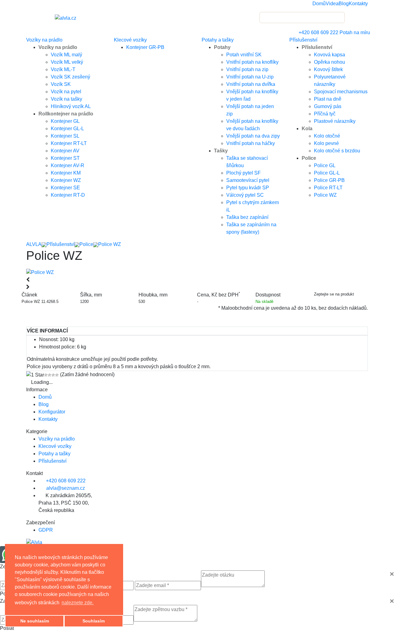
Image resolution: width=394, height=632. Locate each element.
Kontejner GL (65, 121)
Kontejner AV (65, 150)
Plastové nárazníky (335, 121)
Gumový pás (327, 106)
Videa (332, 3)
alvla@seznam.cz (65, 488)
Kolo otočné (327, 136)
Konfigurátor (51, 411)
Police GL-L (327, 172)
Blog (344, 3)
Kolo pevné (326, 143)
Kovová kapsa (329, 54)
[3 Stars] (49, 375)
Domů (319, 3)
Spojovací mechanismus (341, 91)
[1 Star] (35, 375)
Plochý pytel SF (243, 172)
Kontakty (358, 3)
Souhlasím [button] (93, 620)
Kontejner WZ (66, 180)
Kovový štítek (328, 69)
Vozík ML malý (66, 54)
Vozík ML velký (67, 62)
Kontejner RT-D (68, 195)
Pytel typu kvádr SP (247, 187)
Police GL (325, 165)
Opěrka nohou (329, 62)
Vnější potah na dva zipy (253, 136)
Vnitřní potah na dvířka (250, 84)
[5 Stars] (57, 375)
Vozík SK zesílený (70, 76)
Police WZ (325, 195)
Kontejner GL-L (67, 128)
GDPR (45, 530)
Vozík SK (61, 84)
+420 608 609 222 (318, 32)
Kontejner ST (65, 158)
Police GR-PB (329, 180)
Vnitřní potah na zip (247, 69)
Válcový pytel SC (245, 195)
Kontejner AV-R (67, 165)
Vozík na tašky (66, 99)
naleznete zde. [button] (78, 602)
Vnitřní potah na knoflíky (252, 62)
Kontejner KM (66, 172)
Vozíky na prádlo (44, 39)
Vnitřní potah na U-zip (250, 76)
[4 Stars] (53, 375)
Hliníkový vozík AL (71, 106)
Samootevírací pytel (247, 180)
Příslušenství (303, 39)
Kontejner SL (65, 136)
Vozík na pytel (66, 91)
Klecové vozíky (130, 39)
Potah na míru (355, 32)
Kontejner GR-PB (145, 47)
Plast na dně (327, 99)
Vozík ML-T (63, 69)
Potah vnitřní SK (244, 54)
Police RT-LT (328, 187)
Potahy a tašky (218, 39)
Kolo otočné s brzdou (337, 150)
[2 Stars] (46, 375)
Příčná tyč (325, 113)
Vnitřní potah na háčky (250, 143)
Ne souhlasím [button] (34, 620)
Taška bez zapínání (247, 217)
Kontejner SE (65, 187)
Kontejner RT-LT (69, 143)
